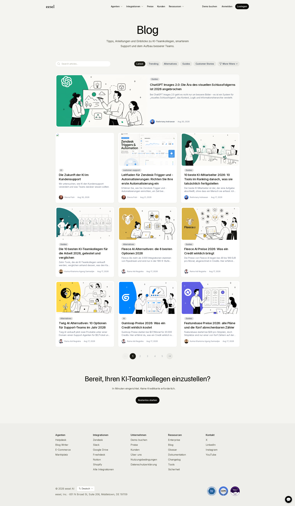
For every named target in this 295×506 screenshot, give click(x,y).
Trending (153, 63)
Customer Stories (205, 63)
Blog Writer (61, 444)
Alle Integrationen (103, 469)
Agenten (115, 6)
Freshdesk (99, 454)
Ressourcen (175, 6)
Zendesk (98, 439)
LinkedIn (211, 444)
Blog (170, 444)
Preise (150, 6)
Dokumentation (177, 454)
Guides (186, 63)
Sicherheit (174, 469)
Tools (171, 464)
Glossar (172, 449)
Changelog (174, 459)
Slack (96, 444)
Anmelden (227, 6)
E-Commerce (63, 449)
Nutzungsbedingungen (144, 459)
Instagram (211, 449)
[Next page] (170, 356)
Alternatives (170, 63)
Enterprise (174, 439)
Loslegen (242, 6)
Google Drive (100, 449)
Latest (139, 63)
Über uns (136, 454)
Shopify (97, 464)
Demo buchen (209, 6)
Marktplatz (61, 454)
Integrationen (133, 6)
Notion (97, 459)
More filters (229, 63)
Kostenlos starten (147, 400)
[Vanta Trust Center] (235, 491)
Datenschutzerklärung (144, 464)
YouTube (211, 454)
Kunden (161, 6)
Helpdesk (60, 439)
